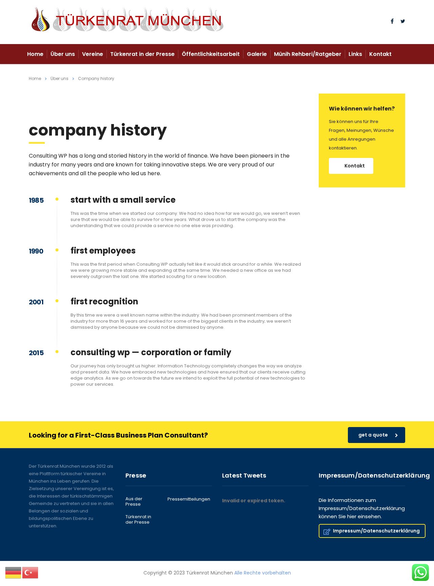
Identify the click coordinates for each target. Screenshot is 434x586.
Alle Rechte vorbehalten (262, 572)
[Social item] (392, 22)
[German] (13, 572)
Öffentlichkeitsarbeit (211, 54)
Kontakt (380, 54)
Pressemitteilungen (188, 499)
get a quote (373, 434)
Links (355, 54)
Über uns (63, 54)
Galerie (257, 54)
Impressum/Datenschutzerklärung (376, 530)
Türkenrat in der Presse (142, 54)
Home (35, 54)
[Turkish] (30, 572)
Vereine (92, 54)
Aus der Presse (133, 501)
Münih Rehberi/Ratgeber (307, 54)
